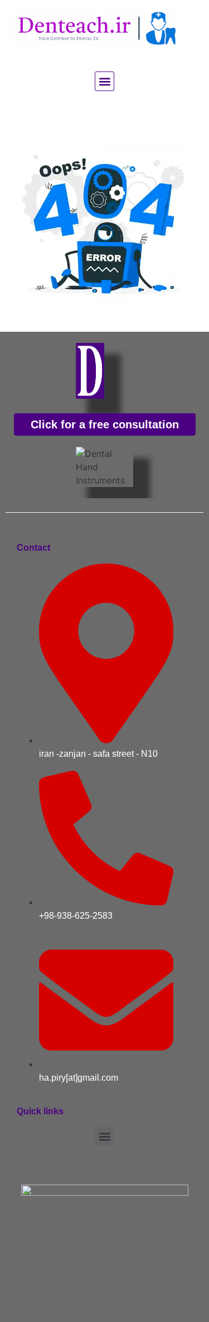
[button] (104, 81)
